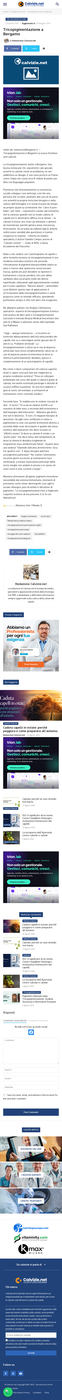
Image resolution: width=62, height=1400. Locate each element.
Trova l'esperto (13, 615)
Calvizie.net (10, 1293)
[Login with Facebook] (31, 1032)
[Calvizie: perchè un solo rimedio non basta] (11, 804)
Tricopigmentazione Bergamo (18, 538)
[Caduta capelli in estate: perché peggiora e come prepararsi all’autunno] (31, 705)
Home (5, 12)
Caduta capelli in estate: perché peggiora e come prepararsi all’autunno (30, 729)
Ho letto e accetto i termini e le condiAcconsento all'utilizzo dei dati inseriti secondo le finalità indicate (31, 1343)
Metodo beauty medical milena (19, 521)
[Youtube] (20, 1373)
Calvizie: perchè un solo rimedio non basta (39, 800)
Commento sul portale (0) (15, 1020)
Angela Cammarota (29, 516)
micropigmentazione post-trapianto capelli (24, 525)
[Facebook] (5, 1373)
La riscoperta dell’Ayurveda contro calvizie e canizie (37, 834)
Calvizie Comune (10, 723)
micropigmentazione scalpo (18, 529)
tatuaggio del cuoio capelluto (18, 534)
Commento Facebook (38, 1020)
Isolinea (7, 825)
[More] (44, 48)
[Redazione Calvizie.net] (7, 40)
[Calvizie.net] (31, 4)
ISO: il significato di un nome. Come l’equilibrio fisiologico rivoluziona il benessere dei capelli (37, 819)
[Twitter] (13, 1373)
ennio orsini (45, 516)
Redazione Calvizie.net (24, 40)
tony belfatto (40, 534)
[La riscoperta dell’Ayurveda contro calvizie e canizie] (11, 837)
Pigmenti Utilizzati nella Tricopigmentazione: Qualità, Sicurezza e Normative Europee (39, 999)
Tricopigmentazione (17, 12)
